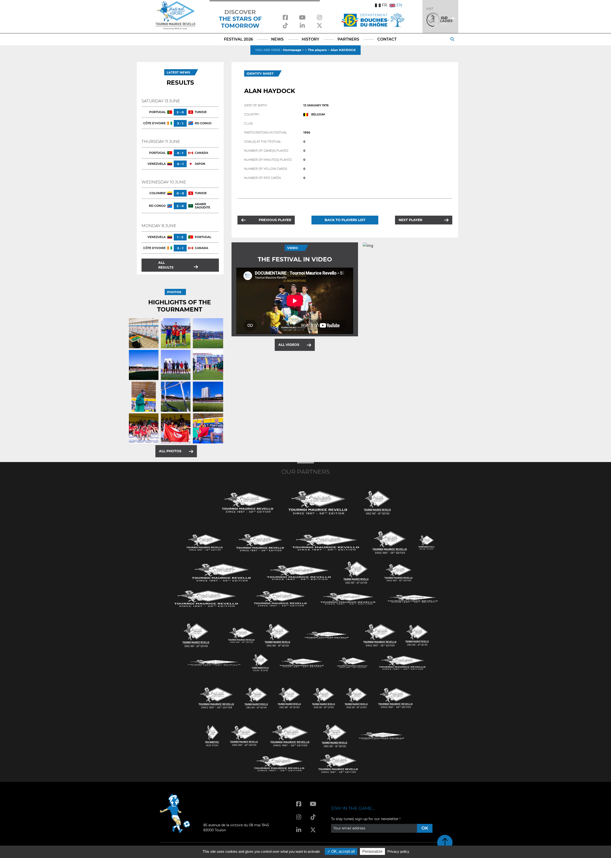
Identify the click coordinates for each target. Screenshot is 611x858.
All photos (170, 451)
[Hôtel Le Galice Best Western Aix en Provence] (216, 697)
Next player (410, 220)
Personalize (372, 851)
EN (399, 5)
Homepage (292, 50)
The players (317, 50)
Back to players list (345, 220)
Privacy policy (398, 851)
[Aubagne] (204, 542)
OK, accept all (342, 851)
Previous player (275, 220)
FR (384, 5)
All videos (288, 345)
